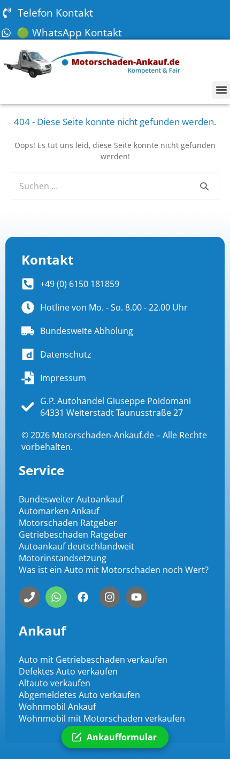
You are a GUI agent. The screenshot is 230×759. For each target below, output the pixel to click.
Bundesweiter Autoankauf (71, 499)
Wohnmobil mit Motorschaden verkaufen (102, 718)
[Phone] (29, 597)
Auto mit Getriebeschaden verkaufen (93, 659)
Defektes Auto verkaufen (68, 671)
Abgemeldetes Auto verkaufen (79, 695)
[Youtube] (136, 597)
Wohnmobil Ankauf (57, 706)
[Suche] (204, 186)
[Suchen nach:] (115, 186)
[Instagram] (109, 597)
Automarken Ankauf (59, 511)
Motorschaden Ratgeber (68, 523)
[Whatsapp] (56, 597)
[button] (221, 90)
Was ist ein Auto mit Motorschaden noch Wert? (114, 570)
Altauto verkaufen (54, 683)
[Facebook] (83, 597)
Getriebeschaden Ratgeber (73, 534)
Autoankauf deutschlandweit (76, 546)
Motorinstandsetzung (62, 558)
